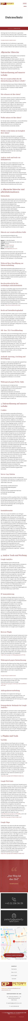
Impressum (21, 1016)
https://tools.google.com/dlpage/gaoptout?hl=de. (13, 654)
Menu (25, 6)
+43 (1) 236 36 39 (14, 903)
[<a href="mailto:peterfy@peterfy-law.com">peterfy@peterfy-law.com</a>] (14, 915)
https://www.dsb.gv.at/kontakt (12, 305)
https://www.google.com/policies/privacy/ (11, 817)
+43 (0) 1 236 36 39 (9, 245)
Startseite (10, 28)
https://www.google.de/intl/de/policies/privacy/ (12, 853)
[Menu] (25, 3)
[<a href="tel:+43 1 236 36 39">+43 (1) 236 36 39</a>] (14, 899)
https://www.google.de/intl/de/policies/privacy (12, 775)
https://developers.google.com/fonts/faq (11, 813)
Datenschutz (13, 1016)
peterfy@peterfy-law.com (10, 248)
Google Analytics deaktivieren (8, 40)
